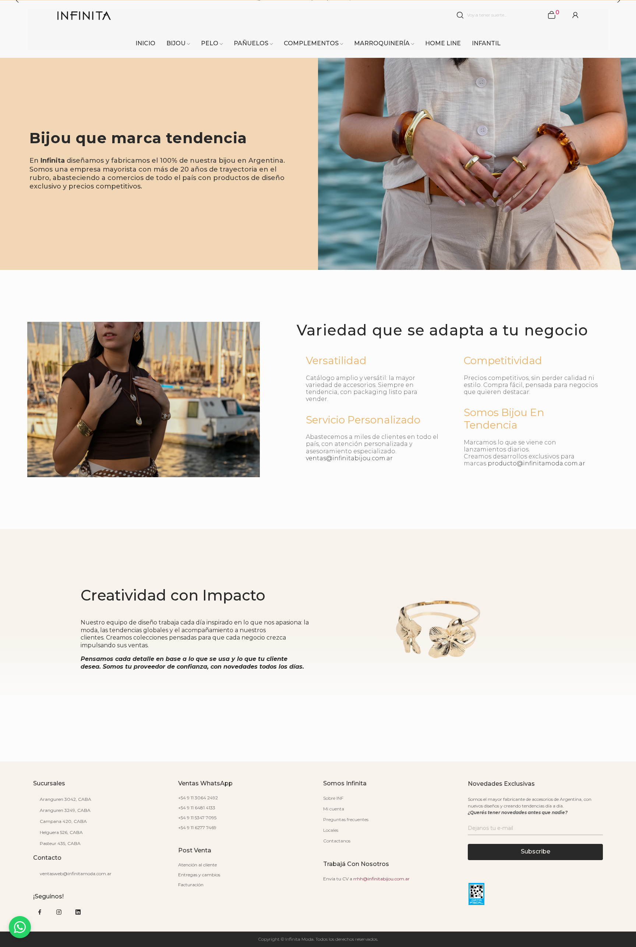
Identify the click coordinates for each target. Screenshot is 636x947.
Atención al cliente (197, 864)
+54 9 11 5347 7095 (197, 817)
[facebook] (39, 912)
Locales (330, 830)
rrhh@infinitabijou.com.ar (381, 878)
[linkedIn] (78, 912)
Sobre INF (333, 798)
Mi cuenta (333, 809)
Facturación (191, 884)
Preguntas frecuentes (345, 819)
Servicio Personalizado (363, 419)
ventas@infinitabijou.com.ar (349, 458)
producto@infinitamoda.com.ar (536, 463)
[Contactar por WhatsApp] (20, 927)
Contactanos (336, 841)
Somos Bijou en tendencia (504, 418)
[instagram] (59, 912)
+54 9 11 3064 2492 (198, 797)
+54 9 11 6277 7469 (197, 827)
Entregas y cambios (199, 874)
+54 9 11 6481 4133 (196, 807)
